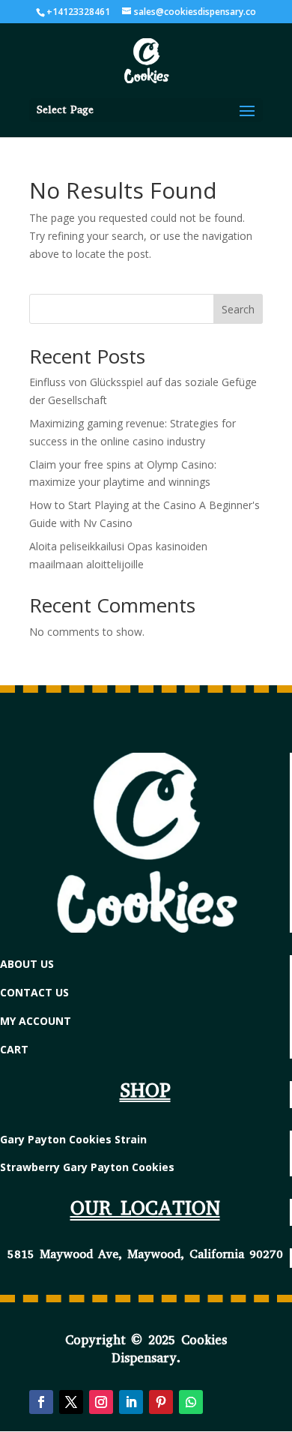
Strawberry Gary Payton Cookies (87, 1167)
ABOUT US (27, 964)
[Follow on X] (71, 1402)
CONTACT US (34, 992)
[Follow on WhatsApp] (191, 1402)
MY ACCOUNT (35, 1021)
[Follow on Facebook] (41, 1402)
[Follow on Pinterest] (161, 1402)
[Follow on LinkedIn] (131, 1402)
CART (14, 1049)
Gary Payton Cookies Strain (73, 1139)
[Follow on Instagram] (101, 1402)
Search (238, 309)
